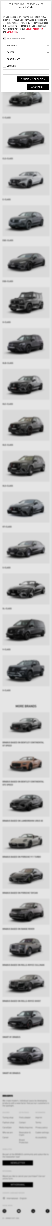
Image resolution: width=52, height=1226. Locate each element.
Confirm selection (33, 79)
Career (11, 52)
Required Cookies (16, 38)
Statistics (12, 45)
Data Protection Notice (35, 28)
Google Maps (13, 59)
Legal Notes (12, 31)
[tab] (26, 38)
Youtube (11, 65)
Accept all (38, 87)
